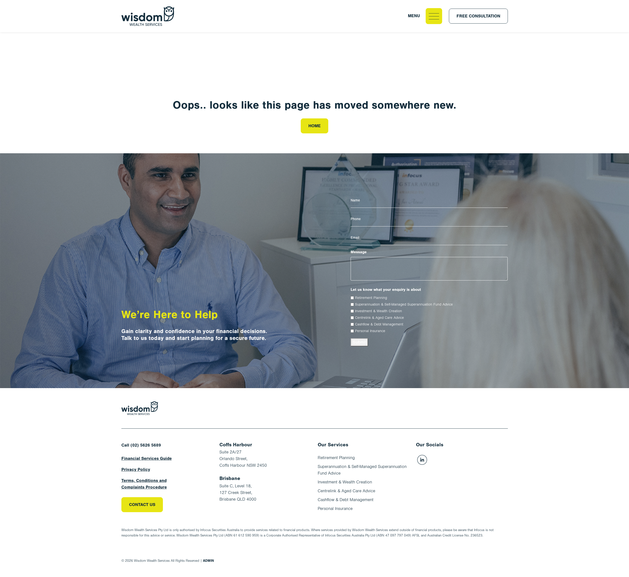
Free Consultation (478, 16)
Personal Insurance (370, 331)
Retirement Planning (371, 298)
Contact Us (142, 504)
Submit (359, 342)
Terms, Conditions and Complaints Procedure (144, 484)
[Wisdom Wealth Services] (139, 408)
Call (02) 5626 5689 (141, 445)
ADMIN (208, 561)
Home (314, 125)
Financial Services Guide (146, 458)
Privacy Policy (135, 469)
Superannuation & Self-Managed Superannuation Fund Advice (404, 304)
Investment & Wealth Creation (378, 311)
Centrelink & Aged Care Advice (379, 318)
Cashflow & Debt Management (379, 324)
